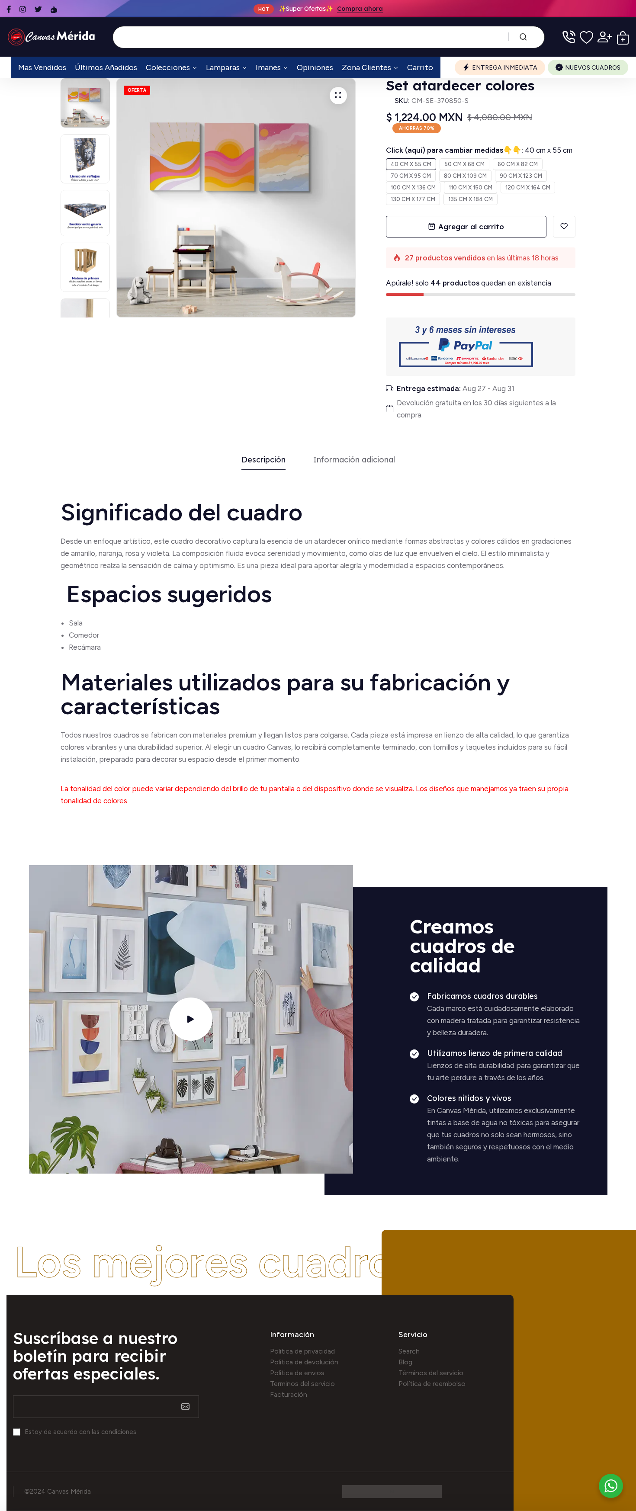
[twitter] (38, 9)
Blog (405, 1362)
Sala (76, 623)
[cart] (623, 37)
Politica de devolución (304, 1362)
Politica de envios (297, 1373)
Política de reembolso (432, 1383)
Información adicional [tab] (354, 460)
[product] (338, 95)
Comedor (84, 635)
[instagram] (22, 9)
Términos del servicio (430, 1373)
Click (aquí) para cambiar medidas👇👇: (479, 150)
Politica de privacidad (302, 1351)
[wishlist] (586, 37)
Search (409, 1351)
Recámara (86, 647)
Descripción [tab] (263, 460)
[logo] (53, 37)
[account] (604, 37)
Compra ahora (360, 9)
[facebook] (8, 9)
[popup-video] (190, 1019)
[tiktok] (54, 9)
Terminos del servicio (302, 1383)
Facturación (288, 1394)
